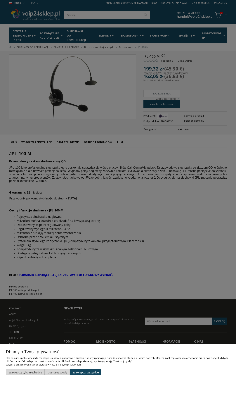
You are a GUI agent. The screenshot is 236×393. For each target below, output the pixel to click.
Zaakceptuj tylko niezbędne (25, 372)
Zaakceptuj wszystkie (86, 372)
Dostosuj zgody (57, 372)
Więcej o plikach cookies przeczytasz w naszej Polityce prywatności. (43, 364)
